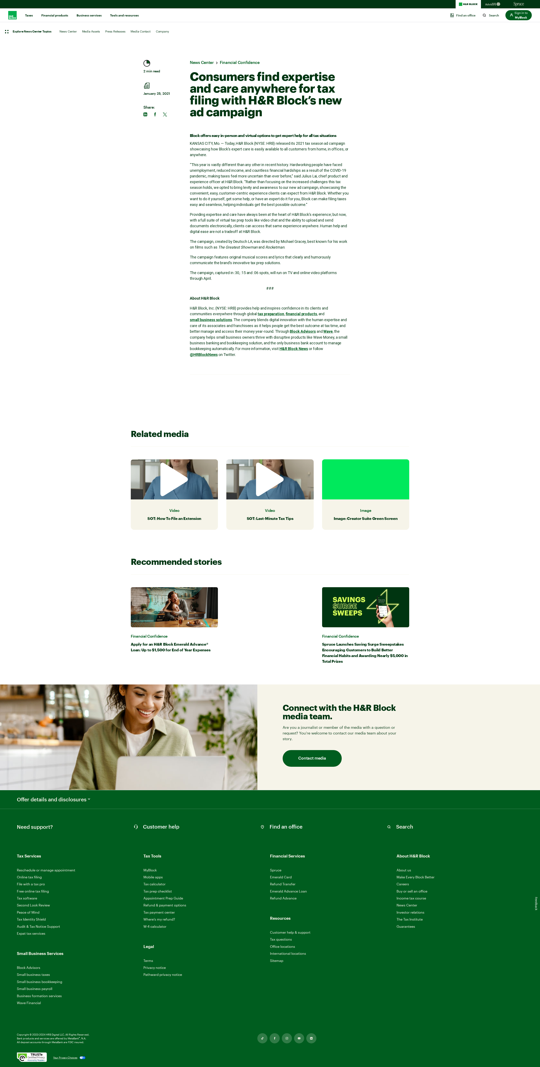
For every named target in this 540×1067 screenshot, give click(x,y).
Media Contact (140, 31)
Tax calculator (154, 884)
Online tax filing (29, 877)
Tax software (27, 898)
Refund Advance (283, 898)
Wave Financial (29, 1003)
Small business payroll (34, 989)
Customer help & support (290, 932)
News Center (68, 31)
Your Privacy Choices (65, 1057)
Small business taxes (33, 974)
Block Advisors (28, 968)
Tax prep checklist (157, 891)
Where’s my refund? (159, 919)
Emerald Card (281, 877)
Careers (403, 884)
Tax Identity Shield (31, 919)
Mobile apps (153, 877)
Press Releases (115, 31)
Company (162, 31)
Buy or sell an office (412, 891)
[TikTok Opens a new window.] (262, 1038)
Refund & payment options (164, 905)
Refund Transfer (283, 884)
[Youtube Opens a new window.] (299, 1038)
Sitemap (276, 961)
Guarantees (406, 926)
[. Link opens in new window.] (32, 1057)
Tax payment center (159, 912)
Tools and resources (124, 15)
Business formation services (39, 996)
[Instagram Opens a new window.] (287, 1038)
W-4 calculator (154, 926)
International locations (288, 953)
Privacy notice (154, 968)
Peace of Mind (28, 912)
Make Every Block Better (416, 877)
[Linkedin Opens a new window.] (311, 1038)
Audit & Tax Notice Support (38, 926)
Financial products (54, 15)
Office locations (282, 946)
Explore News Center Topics (32, 31)
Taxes (29, 15)
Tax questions (281, 939)
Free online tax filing (33, 891)
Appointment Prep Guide (163, 898)
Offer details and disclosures (51, 799)
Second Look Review (33, 905)
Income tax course (411, 898)
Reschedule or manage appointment (46, 870)
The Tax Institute (410, 919)
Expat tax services (31, 933)
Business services (89, 15)
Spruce (275, 870)
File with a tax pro (31, 884)
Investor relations (410, 912)
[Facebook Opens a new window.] (275, 1038)
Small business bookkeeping (39, 982)
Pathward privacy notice (162, 974)
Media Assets (91, 31)
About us (404, 870)
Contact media (312, 758)
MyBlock (150, 870)
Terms (148, 961)
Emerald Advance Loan (288, 891)
